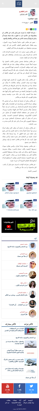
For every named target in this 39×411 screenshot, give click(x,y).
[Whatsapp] (33, 29)
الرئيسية (30, 400)
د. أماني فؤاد (23, 283)
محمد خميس (23, 244)
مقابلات (9, 400)
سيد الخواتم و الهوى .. (21, 275)
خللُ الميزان (24, 314)
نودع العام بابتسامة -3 (13, 210)
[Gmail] (29, 29)
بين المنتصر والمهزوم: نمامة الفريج (17, 246)
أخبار (24, 400)
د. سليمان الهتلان (22, 263)
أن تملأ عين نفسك (22, 256)
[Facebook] (35, 29)
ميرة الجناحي (23, 254)
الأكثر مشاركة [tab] (10, 324)
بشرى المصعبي (23, 273)
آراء (36, 22)
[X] (31, 29)
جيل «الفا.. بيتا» (32, 210)
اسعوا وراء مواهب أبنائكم (12, 193)
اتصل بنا (19, 405)
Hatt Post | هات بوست (18, 409)
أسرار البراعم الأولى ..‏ (21, 285)
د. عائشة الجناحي (22, 292)
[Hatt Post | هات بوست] (19, 3)
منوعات (15, 400)
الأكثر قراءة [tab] (28, 324)
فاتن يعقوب (24, 302)
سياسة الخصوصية (16, 402)
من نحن (7, 402)
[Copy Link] (27, 29)
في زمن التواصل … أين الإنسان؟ (18, 304)
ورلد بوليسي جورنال (28, 402)
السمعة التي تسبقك (21, 266)
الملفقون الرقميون (31, 193)
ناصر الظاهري (23, 11)
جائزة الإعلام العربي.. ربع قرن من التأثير (16, 295)
